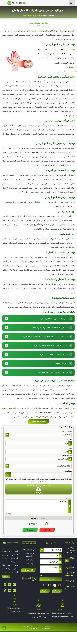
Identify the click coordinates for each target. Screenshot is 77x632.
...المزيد (6, 576)
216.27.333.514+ (15, 608)
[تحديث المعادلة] (46, 523)
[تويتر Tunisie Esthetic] (10, 585)
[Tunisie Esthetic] (10, 543)
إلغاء (48, 530)
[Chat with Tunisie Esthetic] (4, 628)
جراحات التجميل (29, 563)
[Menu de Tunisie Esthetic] (5, 2)
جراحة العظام (29, 560)
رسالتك (68, 498)
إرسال (31, 530)
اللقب (69, 448)
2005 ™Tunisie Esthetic (39, 626)
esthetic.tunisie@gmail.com (63, 613)
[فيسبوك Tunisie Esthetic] (5, 585)
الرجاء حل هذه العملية (38, 518)
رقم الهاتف (68, 471)
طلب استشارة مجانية (38, 421)
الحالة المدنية (67, 431)
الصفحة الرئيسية (49, 15)
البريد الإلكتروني (66, 455)
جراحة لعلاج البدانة (29, 549)
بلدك (70, 462)
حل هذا (51, 579)
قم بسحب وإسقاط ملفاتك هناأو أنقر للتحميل (38, 489)
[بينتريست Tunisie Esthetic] (10, 591)
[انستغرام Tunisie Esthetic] (15, 585)
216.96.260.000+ (15, 612)
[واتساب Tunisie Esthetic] (15, 591)
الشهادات (26, 570)
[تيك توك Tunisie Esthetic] (5, 591)
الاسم (69, 440)
